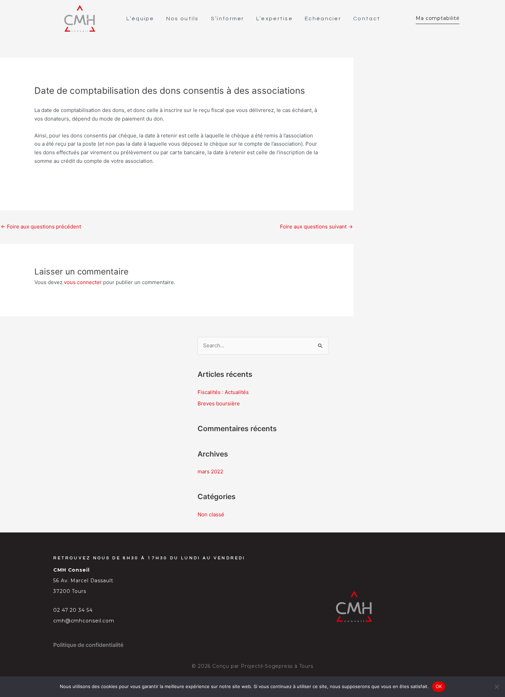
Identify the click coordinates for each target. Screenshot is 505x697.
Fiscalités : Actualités (223, 392)
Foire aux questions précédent (41, 226)
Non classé (211, 514)
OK (439, 686)
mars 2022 (210, 471)
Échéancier (323, 18)
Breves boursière (219, 403)
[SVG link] (79, 18)
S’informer (227, 18)
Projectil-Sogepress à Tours (277, 666)
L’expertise (274, 18)
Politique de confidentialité (88, 644)
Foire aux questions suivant (316, 226)
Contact (366, 18)
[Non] (496, 686)
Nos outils (182, 18)
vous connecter (83, 282)
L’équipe (140, 18)
